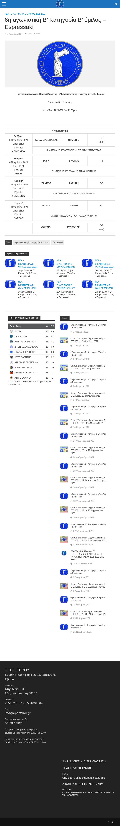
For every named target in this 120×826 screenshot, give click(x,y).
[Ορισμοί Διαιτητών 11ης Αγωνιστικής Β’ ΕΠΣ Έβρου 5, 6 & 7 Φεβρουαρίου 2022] (64, 539)
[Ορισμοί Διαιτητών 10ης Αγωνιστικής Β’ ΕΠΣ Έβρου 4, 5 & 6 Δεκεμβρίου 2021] (64, 586)
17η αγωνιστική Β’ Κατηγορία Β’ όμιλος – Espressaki (66, 273)
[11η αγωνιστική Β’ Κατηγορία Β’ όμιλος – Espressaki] (64, 526)
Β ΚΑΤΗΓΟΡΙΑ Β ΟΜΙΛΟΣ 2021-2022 (28, 14)
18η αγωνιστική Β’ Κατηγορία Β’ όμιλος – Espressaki (27, 273)
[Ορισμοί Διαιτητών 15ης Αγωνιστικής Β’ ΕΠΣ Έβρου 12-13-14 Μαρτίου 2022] (64, 422)
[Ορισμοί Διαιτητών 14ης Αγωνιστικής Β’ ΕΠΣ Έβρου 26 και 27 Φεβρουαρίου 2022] (64, 449)
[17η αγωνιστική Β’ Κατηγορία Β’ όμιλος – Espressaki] (48, 262)
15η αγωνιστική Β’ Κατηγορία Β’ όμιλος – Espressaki (27, 294)
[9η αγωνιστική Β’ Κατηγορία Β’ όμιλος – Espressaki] (64, 599)
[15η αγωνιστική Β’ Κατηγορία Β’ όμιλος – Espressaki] (10, 284)
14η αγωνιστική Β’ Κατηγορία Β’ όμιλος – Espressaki (88, 435)
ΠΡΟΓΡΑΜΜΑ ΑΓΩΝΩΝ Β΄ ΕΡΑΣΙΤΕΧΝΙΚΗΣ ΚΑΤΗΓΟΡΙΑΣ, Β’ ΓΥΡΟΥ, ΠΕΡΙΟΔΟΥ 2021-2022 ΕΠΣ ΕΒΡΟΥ (87, 555)
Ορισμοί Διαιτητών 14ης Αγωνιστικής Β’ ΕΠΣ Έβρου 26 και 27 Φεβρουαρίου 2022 (88, 450)
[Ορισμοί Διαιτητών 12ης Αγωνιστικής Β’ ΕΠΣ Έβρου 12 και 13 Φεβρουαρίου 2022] (64, 509)
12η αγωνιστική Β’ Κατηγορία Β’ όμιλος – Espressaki (88, 495)
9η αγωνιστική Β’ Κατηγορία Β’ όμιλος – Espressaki (88, 599)
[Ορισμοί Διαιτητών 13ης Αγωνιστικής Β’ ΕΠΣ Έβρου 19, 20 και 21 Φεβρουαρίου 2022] (64, 479)
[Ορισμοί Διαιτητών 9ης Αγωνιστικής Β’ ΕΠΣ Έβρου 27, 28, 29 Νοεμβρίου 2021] (64, 613)
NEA (7, 14)
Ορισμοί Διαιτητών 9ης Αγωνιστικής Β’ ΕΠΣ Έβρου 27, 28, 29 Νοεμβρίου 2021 (88, 612)
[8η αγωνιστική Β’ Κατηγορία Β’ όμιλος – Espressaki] (64, 627)
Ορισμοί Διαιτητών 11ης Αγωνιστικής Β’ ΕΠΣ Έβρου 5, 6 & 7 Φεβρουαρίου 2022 (88, 539)
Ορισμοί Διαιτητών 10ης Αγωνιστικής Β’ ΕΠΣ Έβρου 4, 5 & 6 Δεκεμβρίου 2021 (88, 585)
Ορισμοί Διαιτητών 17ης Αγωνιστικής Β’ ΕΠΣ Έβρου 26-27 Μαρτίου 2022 (88, 367)
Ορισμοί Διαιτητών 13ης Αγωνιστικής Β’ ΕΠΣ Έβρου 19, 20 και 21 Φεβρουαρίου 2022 (88, 480)
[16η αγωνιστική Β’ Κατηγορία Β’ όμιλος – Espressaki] (87, 262)
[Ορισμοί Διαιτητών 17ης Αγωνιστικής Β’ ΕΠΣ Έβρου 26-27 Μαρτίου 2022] (64, 367)
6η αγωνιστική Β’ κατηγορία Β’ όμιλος (32, 242)
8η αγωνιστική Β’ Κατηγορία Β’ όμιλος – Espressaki (88, 626)
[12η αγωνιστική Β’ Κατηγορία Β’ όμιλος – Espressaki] (64, 496)
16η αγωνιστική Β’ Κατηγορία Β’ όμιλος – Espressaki (104, 273)
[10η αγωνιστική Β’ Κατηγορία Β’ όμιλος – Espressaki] (48, 284)
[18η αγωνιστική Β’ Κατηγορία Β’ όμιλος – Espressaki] (10, 262)
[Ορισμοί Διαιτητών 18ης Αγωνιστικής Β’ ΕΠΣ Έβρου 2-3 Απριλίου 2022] (64, 340)
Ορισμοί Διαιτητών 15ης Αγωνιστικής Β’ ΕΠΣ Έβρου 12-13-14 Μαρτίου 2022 (88, 421)
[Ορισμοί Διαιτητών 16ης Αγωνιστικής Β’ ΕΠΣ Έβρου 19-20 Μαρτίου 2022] (64, 395)
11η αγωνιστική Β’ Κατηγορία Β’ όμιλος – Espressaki (88, 525)
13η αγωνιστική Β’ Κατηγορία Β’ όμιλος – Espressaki (104, 294)
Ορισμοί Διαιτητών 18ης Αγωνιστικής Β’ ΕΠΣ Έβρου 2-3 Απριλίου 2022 (88, 339)
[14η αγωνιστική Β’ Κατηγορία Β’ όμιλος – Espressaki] (64, 435)
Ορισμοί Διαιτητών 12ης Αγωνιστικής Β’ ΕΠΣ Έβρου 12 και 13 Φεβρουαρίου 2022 (88, 510)
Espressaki (57, 242)
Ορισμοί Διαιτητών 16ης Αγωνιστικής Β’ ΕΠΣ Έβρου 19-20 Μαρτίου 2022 (88, 394)
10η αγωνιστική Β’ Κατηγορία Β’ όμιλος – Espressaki (66, 294)
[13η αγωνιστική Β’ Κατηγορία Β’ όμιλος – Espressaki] (87, 284)
